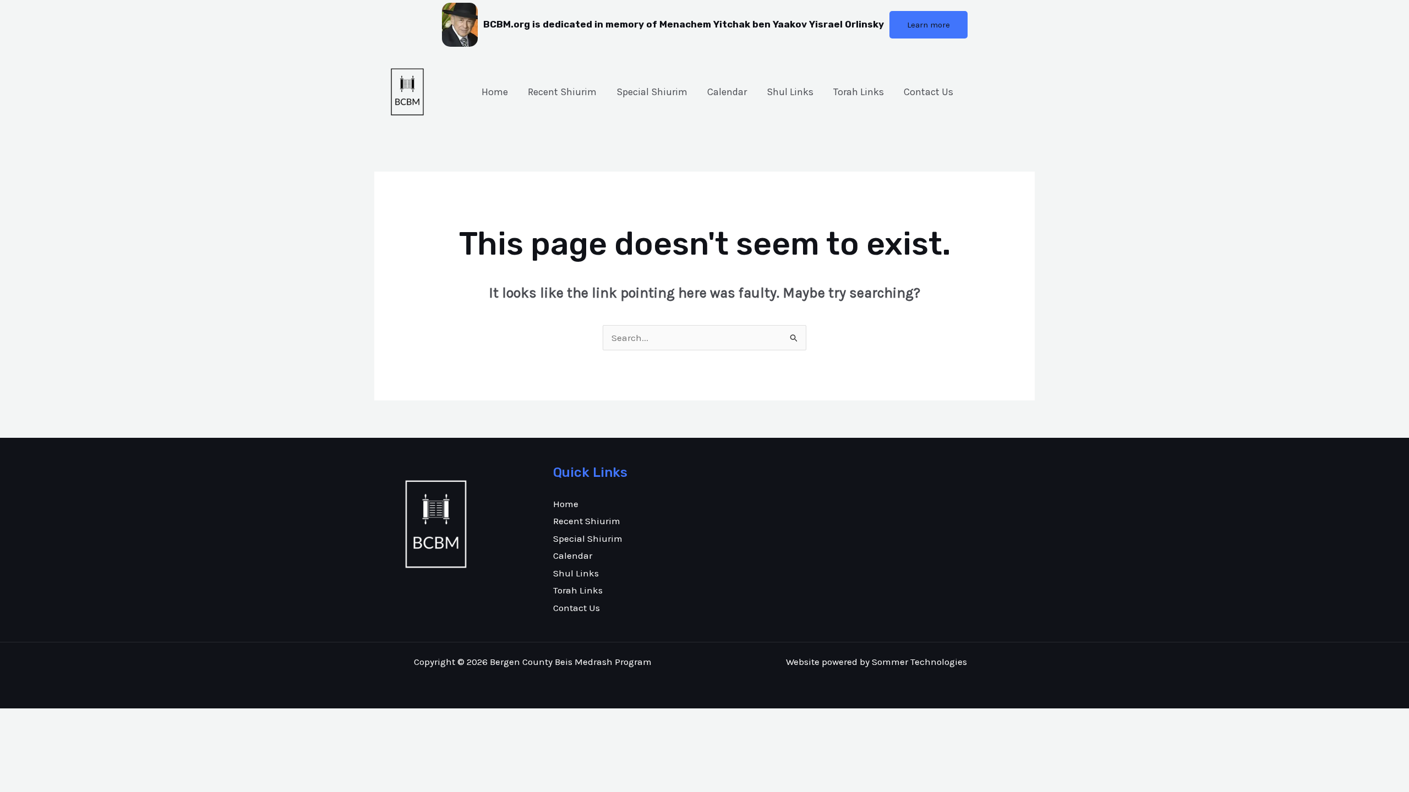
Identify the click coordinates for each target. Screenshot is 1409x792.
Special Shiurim (651, 92)
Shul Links (790, 92)
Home (495, 92)
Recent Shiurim (562, 92)
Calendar (727, 92)
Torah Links (858, 92)
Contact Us (928, 92)
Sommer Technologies (919, 661)
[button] (928, 24)
